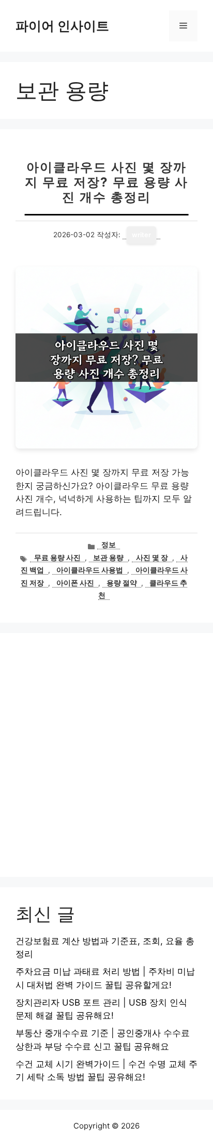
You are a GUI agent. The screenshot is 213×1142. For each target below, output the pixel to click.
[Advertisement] (106, 755)
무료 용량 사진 (57, 557)
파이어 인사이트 (62, 26)
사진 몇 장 (152, 557)
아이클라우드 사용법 (89, 570)
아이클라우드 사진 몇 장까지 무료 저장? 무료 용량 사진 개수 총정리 (106, 182)
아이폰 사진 (75, 583)
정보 (108, 545)
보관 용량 (108, 557)
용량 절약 (121, 583)
